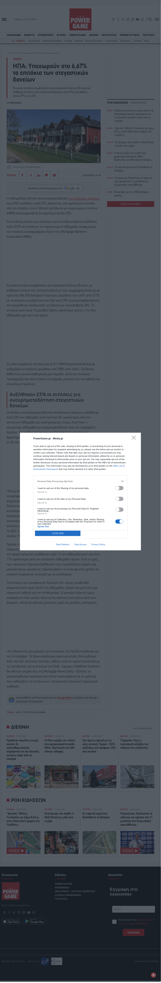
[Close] (135, 439)
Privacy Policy (98, 544)
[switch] (119, 488)
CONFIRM (58, 533)
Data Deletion (62, 544)
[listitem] (80, 481)
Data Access (80, 544)
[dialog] (80, 491)
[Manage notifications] (153, 975)
